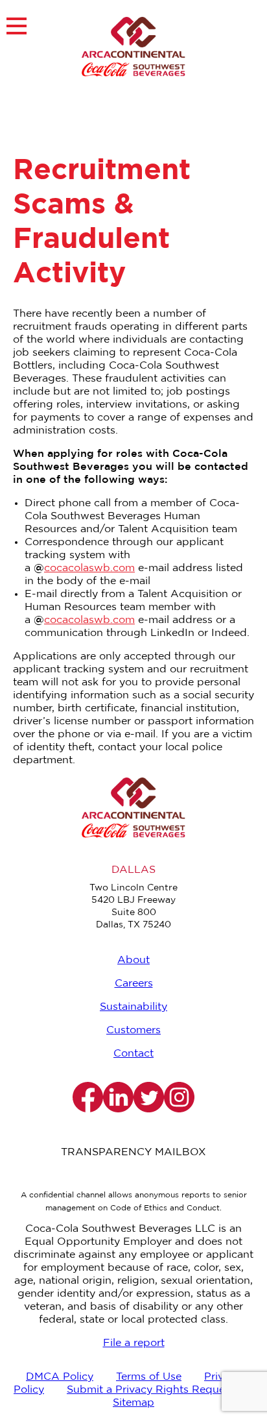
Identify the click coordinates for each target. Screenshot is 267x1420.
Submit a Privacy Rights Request (150, 1390)
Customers (133, 1030)
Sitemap (133, 1403)
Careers (134, 983)
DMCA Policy (59, 1377)
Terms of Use (148, 1377)
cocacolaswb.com (89, 568)
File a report (134, 1343)
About (133, 960)
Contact (133, 1054)
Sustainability (133, 1007)
